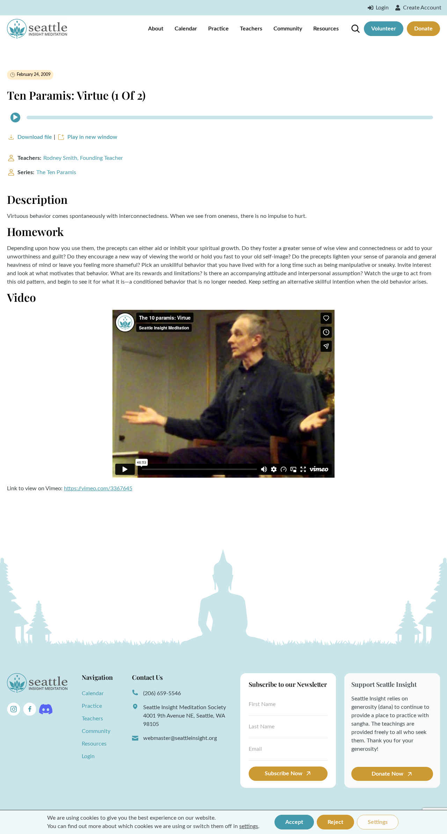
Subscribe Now (283, 773)
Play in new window (92, 137)
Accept (294, 822)
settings (248, 826)
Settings (378, 822)
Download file (34, 137)
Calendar (186, 28)
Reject (335, 822)
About (155, 28)
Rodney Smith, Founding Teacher (83, 158)
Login (88, 756)
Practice (218, 28)
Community (287, 28)
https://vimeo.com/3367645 (98, 488)
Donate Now (388, 774)
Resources (326, 28)
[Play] (15, 117)
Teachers (251, 28)
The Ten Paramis (56, 172)
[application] (223, 117)
